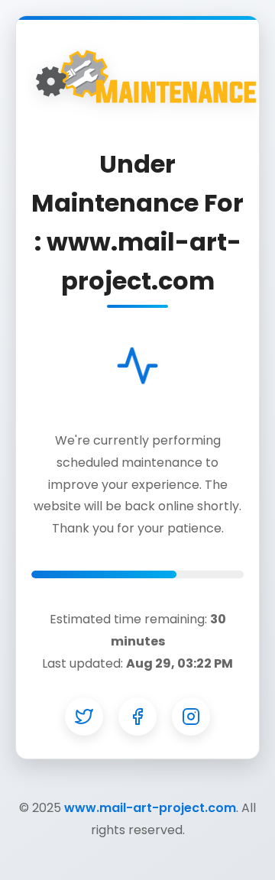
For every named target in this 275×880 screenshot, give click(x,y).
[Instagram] (191, 716)
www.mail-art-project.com (150, 808)
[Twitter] (84, 716)
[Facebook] (137, 716)
